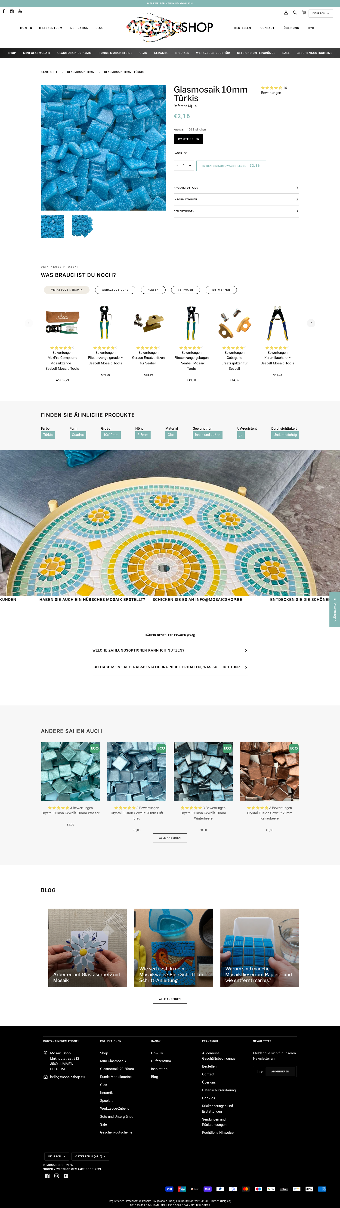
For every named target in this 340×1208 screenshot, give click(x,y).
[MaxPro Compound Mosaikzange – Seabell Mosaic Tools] (62, 323)
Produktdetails (186, 187)
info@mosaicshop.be (153, 599)
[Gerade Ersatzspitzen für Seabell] (148, 323)
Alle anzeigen (170, 837)
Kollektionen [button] (110, 1041)
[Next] (311, 323)
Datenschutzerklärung (219, 1090)
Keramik (106, 1093)
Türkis (48, 435)
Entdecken (216, 599)
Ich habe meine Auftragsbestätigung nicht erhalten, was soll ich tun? (166, 667)
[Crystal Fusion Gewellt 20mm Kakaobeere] (269, 771)
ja (241, 435)
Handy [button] (156, 1041)
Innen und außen (207, 435)
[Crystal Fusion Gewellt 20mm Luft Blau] (136, 771)
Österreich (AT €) (88, 1156)
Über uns (291, 28)
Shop (104, 1053)
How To (26, 28)
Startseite (49, 72)
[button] (272, 88)
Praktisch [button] (210, 1041)
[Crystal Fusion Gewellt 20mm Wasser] (70, 771)
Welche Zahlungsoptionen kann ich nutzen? (138, 650)
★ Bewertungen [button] (335, 609)
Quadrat (78, 435)
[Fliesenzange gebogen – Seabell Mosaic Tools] (191, 323)
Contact (267, 28)
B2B (311, 28)
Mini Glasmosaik (113, 1061)
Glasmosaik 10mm (81, 72)
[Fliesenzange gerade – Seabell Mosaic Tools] (105, 323)
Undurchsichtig (285, 435)
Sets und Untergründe (116, 1117)
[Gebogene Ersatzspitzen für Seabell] (234, 323)
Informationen (185, 199)
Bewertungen (184, 211)
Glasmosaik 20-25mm (117, 1069)
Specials (106, 1101)
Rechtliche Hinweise (218, 1133)
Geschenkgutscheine (116, 1132)
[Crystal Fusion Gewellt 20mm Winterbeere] (203, 771)
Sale (103, 1125)
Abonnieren (280, 1071)
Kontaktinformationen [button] (61, 1041)
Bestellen (242, 28)
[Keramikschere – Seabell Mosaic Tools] (277, 323)
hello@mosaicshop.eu (67, 1077)
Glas (171, 435)
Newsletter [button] (262, 1041)
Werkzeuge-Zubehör (115, 1109)
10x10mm (110, 435)
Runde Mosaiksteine (116, 1077)
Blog (99, 28)
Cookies (208, 1098)
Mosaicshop (55, 1165)
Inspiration (79, 28)
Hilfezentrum (50, 28)
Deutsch (319, 13)
